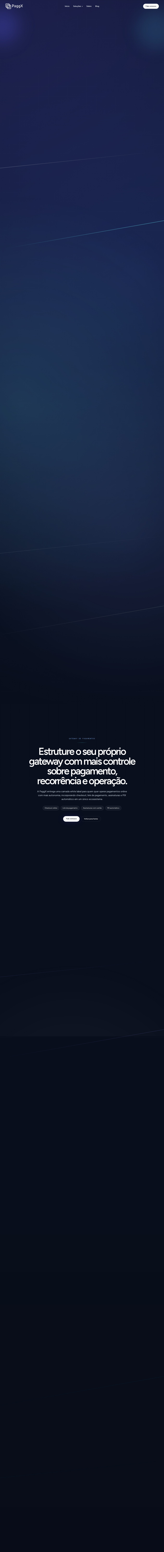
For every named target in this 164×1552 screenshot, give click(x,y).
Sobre (88, 6)
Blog (97, 6)
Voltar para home (91, 819)
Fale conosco (151, 6)
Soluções (78, 6)
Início (67, 6)
